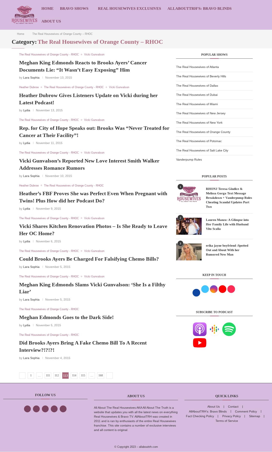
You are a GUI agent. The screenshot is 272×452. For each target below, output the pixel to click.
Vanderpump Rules (189, 159)
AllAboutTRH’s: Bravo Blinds (199, 8)
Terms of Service (226, 420)
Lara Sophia (31, 77)
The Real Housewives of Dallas (197, 85)
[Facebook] (27, 408)
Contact (233, 406)
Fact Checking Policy (200, 416)
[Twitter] (36, 408)
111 (48, 375)
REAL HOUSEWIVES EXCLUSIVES (129, 8)
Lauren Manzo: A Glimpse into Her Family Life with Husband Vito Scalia (227, 224)
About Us (51, 21)
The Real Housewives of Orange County (203, 132)
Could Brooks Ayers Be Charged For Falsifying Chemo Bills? (89, 259)
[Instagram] (45, 408)
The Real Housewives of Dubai (197, 94)
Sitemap (254, 416)
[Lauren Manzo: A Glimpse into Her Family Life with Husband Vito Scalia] (189, 226)
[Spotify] (229, 325)
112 (57, 375)
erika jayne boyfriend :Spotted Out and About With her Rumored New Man (227, 250)
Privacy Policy (231, 416)
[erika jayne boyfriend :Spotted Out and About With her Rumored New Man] (189, 251)
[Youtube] (200, 338)
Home (47, 8)
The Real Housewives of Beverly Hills (201, 76)
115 (83, 375)
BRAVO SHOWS (74, 8)
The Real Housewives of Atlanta (197, 67)
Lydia (26, 110)
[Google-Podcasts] (214, 325)
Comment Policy (246, 411)
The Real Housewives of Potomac (199, 141)
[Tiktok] (54, 408)
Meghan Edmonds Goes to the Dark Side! (66, 317)
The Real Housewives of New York (199, 122)
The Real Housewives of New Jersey (200, 113)
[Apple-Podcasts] (200, 325)
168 (100, 375)
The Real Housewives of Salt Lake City (202, 150)
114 (74, 375)
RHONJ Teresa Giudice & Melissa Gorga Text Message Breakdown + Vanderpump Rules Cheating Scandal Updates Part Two (229, 197)
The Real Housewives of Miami (197, 104)
